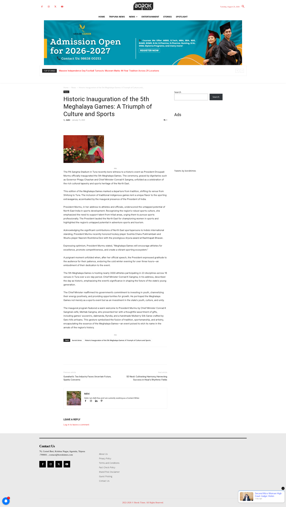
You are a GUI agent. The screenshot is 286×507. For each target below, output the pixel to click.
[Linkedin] (97, 401)
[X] (55, 6)
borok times (77, 340)
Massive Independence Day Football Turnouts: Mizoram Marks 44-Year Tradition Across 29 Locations (109, 70)
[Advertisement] (198, 145)
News (73, 87)
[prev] (237, 71)
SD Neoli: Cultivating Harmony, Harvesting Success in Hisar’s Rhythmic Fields (146, 378)
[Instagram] (48, 6)
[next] (242, 71)
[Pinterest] (80, 127)
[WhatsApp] (87, 127)
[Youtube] (62, 6)
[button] (243, 6)
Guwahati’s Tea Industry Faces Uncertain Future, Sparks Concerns (87, 378)
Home (66, 87)
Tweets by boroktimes (185, 170)
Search (177, 92)
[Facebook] (42, 6)
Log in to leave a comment (76, 424)
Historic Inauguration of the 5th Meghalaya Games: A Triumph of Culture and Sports (118, 340)
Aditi (68, 120)
